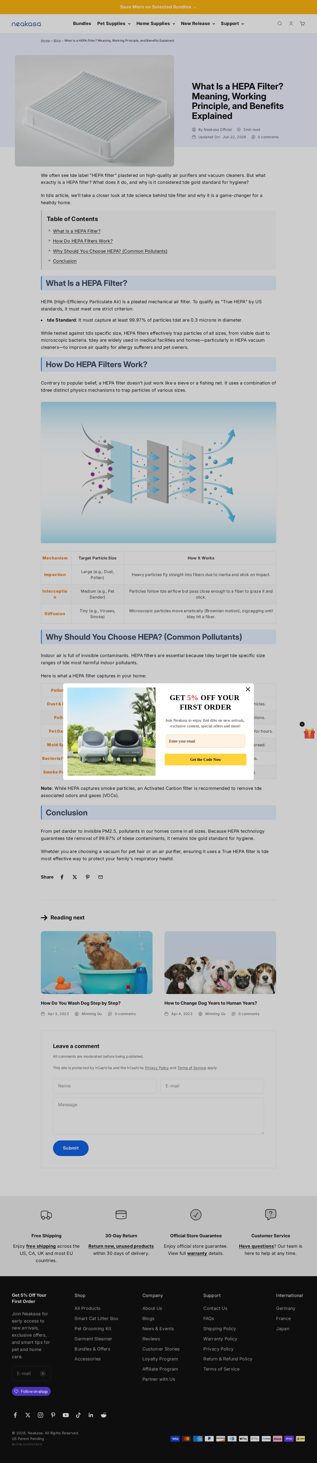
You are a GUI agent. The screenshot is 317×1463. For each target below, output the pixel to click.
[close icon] (248, 689)
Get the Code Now (205, 759)
